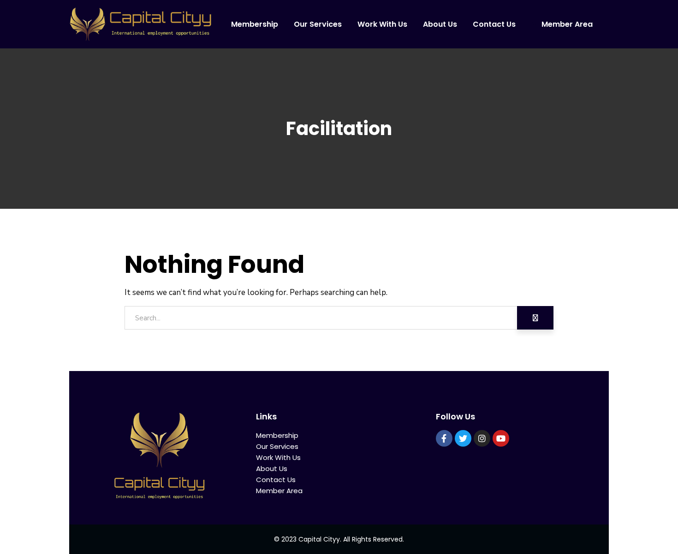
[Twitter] (463, 438)
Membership (277, 435)
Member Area (279, 490)
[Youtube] (501, 438)
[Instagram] (482, 438)
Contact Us (276, 479)
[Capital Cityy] (140, 24)
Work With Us (278, 457)
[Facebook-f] (444, 438)
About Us (271, 468)
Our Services (277, 446)
